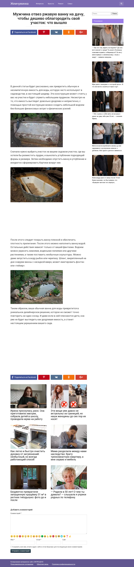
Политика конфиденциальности (63, 564)
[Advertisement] (40, 60)
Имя (12, 540)
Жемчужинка (19, 3)
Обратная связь (42, 564)
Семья (70, 4)
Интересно (40, 4)
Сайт (64, 540)
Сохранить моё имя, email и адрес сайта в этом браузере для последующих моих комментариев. (47, 547)
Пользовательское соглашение (21, 564)
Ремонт (60, 4)
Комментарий (15, 513)
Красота (51, 4)
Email (38, 540)
